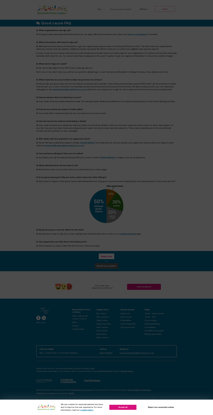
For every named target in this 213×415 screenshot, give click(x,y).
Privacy (75, 325)
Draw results (102, 330)
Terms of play (150, 320)
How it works (102, 327)
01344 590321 (105, 353)
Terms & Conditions (137, 34)
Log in (165, 9)
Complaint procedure (154, 330)
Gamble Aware (126, 371)
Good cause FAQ (128, 324)
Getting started (127, 327)
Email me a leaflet (106, 265)
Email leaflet (125, 320)
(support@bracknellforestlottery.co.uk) (64, 145)
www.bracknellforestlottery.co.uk (69, 89)
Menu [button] (145, 9)
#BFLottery (41, 323)
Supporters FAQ (103, 324)
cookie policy (86, 410)
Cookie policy (78, 329)
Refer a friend (102, 337)
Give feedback (144, 286)
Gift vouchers (102, 317)
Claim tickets (102, 320)
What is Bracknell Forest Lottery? (80, 317)
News (74, 322)
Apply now (106, 256)
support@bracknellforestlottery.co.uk (137, 353)
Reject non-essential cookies (161, 407)
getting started (128, 234)
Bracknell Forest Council (82, 390)
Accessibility (150, 327)
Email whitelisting (152, 324)
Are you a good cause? (120, 9)
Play (99, 9)
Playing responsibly (153, 334)
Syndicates (101, 334)
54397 (71, 393)
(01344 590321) (87, 142)
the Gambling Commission (139, 390)
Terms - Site (149, 317)
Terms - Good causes (154, 313)
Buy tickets (101, 313)
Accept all (122, 407)
